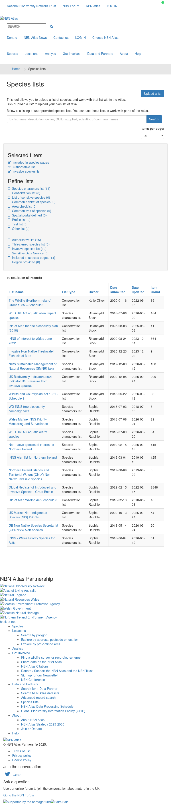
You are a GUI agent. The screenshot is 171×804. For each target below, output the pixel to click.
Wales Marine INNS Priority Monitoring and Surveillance (28, 421)
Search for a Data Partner (39, 688)
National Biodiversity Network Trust (31, 6)
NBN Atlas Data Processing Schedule (47, 706)
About (124, 53)
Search (154, 119)
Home (16, 68)
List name (16, 292)
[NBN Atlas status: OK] (162, 2)
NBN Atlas (93, 6)
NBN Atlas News (35, 37)
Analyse (50, 53)
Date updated (138, 289)
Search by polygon (34, 635)
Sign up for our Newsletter (39, 675)
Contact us (61, 37)
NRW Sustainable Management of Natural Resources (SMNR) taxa (33, 366)
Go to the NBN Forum (18, 795)
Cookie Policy (21, 760)
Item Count (155, 289)
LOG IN (112, 6)
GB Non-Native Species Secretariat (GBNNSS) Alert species (33, 527)
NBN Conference (33, 679)
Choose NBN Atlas (105, 37)
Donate (12, 37)
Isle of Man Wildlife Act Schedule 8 (33, 500)
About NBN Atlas (33, 719)
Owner (93, 292)
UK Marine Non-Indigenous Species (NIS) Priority (28, 514)
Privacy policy (21, 755)
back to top (8, 621)
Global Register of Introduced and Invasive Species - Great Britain (32, 489)
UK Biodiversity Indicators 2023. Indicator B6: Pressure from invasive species (31, 381)
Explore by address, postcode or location (50, 639)
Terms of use (21, 751)
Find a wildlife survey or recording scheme (51, 657)
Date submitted (118, 289)
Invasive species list (26, 171)
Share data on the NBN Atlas (41, 662)
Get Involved (72, 53)
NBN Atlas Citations (35, 666)
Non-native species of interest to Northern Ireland (31, 446)
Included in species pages (30, 162)
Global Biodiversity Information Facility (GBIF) (53, 711)
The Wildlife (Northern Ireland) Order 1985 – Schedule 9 (30, 302)
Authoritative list (23, 167)
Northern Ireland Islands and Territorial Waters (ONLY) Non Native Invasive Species (30, 474)
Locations (31, 53)
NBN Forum (71, 6)
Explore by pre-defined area (41, 644)
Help (138, 53)
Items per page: (152, 128)
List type (68, 292)
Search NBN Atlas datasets (40, 693)
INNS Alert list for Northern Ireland (33, 457)
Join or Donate (31, 728)
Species (12, 53)
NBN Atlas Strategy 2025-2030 (42, 724)
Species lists (30, 702)
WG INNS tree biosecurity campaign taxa (27, 408)
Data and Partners (100, 53)
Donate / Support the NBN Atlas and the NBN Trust (57, 670)
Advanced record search (38, 697)
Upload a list (152, 93)
